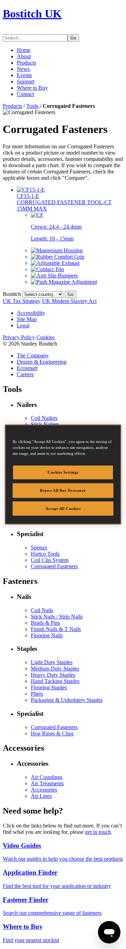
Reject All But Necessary (63, 490)
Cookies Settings (63, 472)
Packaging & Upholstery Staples (67, 700)
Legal (23, 325)
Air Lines (41, 796)
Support (25, 81)
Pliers (37, 694)
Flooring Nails (47, 635)
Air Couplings (46, 777)
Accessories (44, 790)
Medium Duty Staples (55, 669)
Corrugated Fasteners (54, 566)
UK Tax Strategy (22, 301)
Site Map (27, 319)
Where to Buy (32, 88)
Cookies (45, 337)
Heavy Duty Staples (53, 675)
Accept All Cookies (63, 508)
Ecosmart (27, 368)
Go (73, 37)
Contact (25, 94)
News (23, 69)
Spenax (39, 547)
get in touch (98, 832)
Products (26, 63)
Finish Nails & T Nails (56, 629)
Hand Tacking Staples (55, 681)
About (24, 56)
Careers (25, 374)
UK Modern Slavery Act (69, 301)
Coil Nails (42, 610)
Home (23, 50)
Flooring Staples (49, 687)
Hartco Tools (45, 554)
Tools (32, 106)
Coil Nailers (44, 418)
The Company (33, 355)
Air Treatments (47, 783)
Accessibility (31, 313)
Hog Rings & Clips (52, 733)
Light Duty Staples (51, 662)
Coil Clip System (50, 560)
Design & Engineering (41, 362)
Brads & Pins (45, 623)
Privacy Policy (19, 337)
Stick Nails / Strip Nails (57, 617)
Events (24, 75)
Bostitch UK (32, 13)
